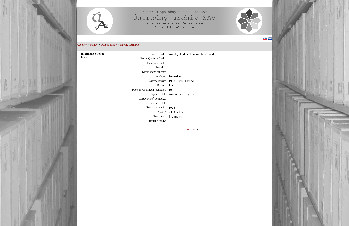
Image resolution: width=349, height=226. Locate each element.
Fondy (94, 44)
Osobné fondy (109, 44)
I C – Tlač (189, 129)
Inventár (85, 57)
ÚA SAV (82, 44)
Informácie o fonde (92, 53)
